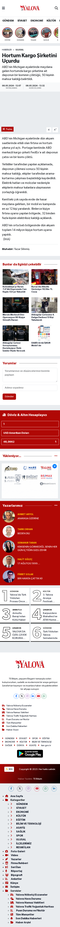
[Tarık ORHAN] (9, 531)
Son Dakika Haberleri (16, 726)
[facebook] (11, 788)
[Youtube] (38, 696)
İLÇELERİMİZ (24, 843)
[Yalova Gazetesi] (30, 8)
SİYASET (22, 20)
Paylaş (9, 129)
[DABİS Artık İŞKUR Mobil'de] (44, 333)
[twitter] (19, 788)
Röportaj (16, 871)
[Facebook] (16, 696)
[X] (21, 696)
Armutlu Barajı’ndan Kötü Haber (19, 616)
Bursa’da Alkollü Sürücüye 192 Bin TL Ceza (41, 289)
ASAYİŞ (32, 745)
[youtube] (37, 788)
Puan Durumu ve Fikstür (17, 719)
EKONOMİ (37, 20)
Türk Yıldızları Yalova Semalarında (50, 635)
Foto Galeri (17, 851)
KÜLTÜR (51, 20)
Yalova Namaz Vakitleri (17, 712)
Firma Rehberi (19, 863)
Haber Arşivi (12, 730)
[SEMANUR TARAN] (9, 546)
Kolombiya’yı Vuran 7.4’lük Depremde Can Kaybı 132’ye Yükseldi (15, 289)
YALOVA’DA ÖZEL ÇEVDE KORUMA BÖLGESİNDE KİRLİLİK (19, 635)
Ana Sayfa (16, 796)
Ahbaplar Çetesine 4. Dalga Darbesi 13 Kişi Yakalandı (42, 317)
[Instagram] (27, 696)
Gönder (9, 396)
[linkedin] (54, 788)
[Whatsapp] (43, 696)
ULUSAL (20, 50)
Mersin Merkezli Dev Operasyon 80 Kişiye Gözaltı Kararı (14, 317)
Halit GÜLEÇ (25, 559)
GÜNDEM (8, 20)
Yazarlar (15, 859)
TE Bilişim (37, 779)
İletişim (15, 887)
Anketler (16, 879)
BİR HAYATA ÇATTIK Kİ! (30, 578)
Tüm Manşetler (13, 723)
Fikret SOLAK (25, 574)
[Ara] (56, 8)
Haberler (7, 50)
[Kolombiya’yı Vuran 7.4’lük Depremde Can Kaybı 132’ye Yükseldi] (16, 277)
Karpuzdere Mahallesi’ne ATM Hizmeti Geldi (50, 617)
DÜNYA (20, 745)
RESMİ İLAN (23, 847)
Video (14, 855)
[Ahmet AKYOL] (9, 516)
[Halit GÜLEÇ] (9, 561)
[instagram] (28, 788)
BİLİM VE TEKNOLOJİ (41, 742)
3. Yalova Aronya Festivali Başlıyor (48, 598)
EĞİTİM (46, 738)
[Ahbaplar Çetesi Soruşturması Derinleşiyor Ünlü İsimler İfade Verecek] (16, 333)
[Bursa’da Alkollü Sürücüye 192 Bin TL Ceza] (44, 277)
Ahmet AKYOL (26, 514)
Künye (14, 883)
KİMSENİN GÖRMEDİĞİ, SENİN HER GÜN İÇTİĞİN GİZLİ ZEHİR (37, 548)
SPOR (35, 738)
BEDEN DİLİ (24, 533)
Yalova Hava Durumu (16, 709)
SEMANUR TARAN (27, 543)
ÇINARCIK (47, 610)
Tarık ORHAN (25, 529)
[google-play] (30, 754)
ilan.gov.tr (46, 745)
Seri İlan (15, 867)
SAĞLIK (8, 745)
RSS (10, 769)
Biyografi (16, 875)
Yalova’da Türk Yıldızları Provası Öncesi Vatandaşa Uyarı (18, 598)
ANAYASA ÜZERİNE (28, 518)
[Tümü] (55, 456)
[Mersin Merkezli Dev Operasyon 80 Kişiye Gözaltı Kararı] (16, 305)
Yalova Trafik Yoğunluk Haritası (21, 716)
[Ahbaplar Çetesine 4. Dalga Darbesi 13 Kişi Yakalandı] (44, 305)
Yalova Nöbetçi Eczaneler (19, 705)
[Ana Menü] (3, 8)
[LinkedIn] (32, 696)
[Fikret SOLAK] (9, 576)
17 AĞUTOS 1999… (29, 563)
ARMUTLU (17, 610)
